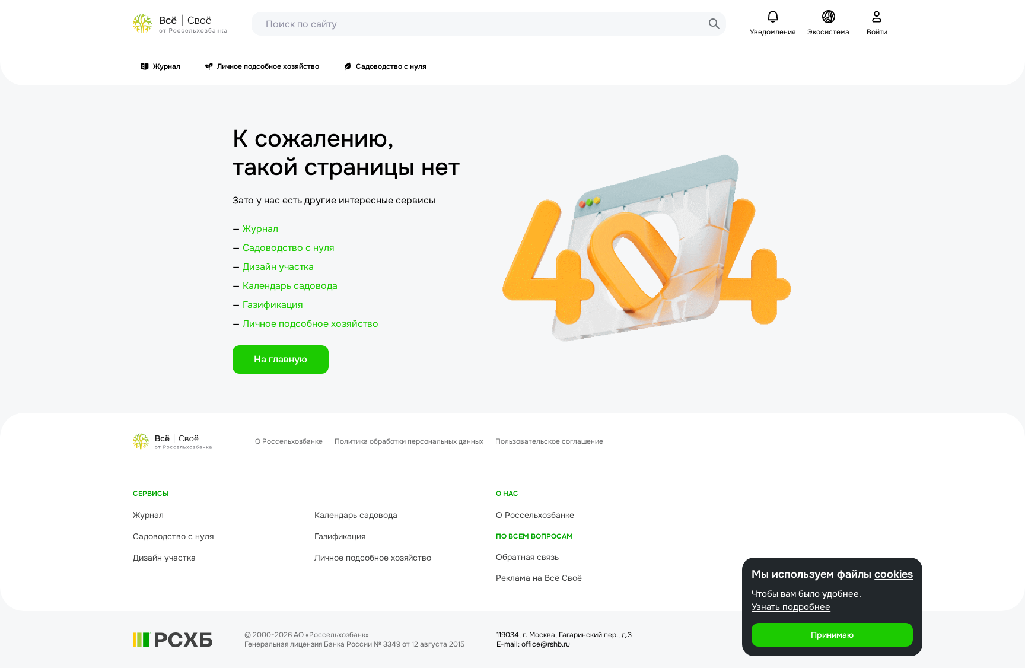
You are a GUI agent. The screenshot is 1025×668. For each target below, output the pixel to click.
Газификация (273, 304)
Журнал (166, 66)
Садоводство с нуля (391, 66)
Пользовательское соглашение (549, 441)
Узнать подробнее (791, 607)
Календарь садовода (290, 285)
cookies (893, 574)
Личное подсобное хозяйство (268, 66)
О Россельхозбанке (289, 441)
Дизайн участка (278, 266)
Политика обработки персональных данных (409, 441)
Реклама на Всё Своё (539, 577)
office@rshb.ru (545, 644)
